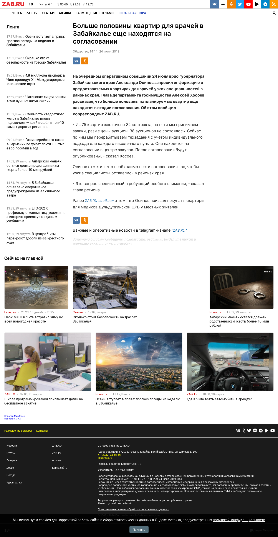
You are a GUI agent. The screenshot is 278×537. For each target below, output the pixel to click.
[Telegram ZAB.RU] (265, 4)
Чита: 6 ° (46, 4)
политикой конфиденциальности (239, 520)
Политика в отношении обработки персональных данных (133, 509)
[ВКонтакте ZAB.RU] (214, 4)
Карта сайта (59, 467)
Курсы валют (14, 482)
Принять (139, 529)
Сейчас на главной (23, 258)
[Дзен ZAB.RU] (223, 4)
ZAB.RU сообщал (99, 200)
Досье (10, 467)
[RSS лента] (274, 4)
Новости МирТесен (14, 416)
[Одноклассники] (244, 430)
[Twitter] (249, 430)
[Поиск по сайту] (213, 13)
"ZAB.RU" (179, 230)
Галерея (12, 460)
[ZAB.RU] (13, 5)
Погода (11, 475)
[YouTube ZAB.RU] (248, 4)
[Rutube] (266, 430)
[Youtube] (272, 430)
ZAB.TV (31, 13)
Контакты (42, 430)
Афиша (65, 13)
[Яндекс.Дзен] (255, 430)
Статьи (48, 13)
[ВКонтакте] (238, 430)
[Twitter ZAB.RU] (240, 4)
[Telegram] (261, 430)
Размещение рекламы (18, 430)
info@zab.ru (105, 457)
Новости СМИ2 (12, 418)
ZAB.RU (57, 445)
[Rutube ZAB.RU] (257, 4)
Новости (12, 445)
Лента (16, 13)
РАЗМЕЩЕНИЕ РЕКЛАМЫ (95, 13)
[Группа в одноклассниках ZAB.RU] (231, 4)
